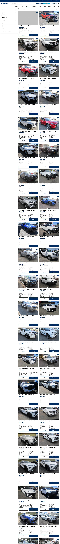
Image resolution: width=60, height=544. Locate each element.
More (58, 6)
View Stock (39, 3)
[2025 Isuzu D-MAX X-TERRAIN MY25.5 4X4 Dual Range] (28, 518)
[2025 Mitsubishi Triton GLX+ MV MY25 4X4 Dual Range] (49, 229)
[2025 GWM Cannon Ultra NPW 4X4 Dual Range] (28, 439)
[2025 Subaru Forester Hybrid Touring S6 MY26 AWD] (28, 308)
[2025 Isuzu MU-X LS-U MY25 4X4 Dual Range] (28, 202)
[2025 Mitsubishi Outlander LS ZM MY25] (28, 334)
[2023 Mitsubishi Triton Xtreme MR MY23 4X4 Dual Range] (49, 18)
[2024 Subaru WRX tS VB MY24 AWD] (28, 97)
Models (22, 6)
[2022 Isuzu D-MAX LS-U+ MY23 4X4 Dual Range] (49, 150)
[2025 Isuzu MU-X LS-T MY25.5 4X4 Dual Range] (49, 492)
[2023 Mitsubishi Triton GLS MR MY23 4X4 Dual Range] (28, 70)
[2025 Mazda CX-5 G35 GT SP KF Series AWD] (49, 123)
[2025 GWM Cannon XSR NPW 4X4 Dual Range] (49, 387)
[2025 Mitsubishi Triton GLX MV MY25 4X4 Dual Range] (49, 360)
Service (49, 6)
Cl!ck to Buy (16, 6)
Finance (40, 6)
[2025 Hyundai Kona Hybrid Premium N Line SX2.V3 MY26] (49, 308)
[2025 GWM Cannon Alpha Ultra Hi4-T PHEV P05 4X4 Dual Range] (28, 387)
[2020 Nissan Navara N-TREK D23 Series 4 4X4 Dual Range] (28, 281)
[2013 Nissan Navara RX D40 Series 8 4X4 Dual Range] (28, 18)
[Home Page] (5, 3)
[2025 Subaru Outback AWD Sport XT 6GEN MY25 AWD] (49, 518)
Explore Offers (46, 3)
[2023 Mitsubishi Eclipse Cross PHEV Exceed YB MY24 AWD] (49, 70)
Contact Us (33, 35)
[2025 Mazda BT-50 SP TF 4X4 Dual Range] (49, 202)
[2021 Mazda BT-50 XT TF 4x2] (28, 255)
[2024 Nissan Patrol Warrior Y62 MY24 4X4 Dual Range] (49, 97)
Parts (54, 6)
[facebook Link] (58, 0)
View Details (23, 35)
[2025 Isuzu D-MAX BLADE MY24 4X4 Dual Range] (28, 176)
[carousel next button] (58, 18)
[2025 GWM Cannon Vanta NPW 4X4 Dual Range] (28, 413)
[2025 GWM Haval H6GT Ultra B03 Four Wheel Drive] (49, 466)
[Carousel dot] (26, 50)
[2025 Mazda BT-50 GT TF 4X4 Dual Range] (49, 281)
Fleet (45, 6)
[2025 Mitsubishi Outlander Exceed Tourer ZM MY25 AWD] (28, 360)
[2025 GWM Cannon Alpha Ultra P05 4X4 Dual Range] (49, 413)
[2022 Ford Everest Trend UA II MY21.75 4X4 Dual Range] (49, 255)
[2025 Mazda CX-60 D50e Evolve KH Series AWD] (28, 150)
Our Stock (27, 6)
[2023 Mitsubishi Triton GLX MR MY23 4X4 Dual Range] (49, 44)
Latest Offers (34, 6)
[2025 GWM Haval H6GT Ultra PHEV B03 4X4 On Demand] (28, 466)
